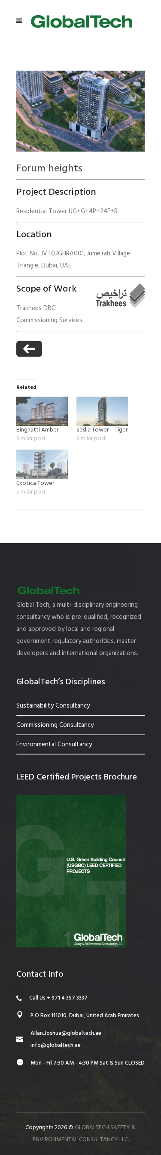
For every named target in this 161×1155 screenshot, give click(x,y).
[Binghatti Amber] (42, 411)
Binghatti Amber (37, 430)
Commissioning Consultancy (55, 725)
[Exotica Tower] (42, 464)
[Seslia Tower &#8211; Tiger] (102, 411)
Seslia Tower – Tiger (102, 430)
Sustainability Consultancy (53, 706)
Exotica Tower (35, 483)
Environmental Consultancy (54, 744)
